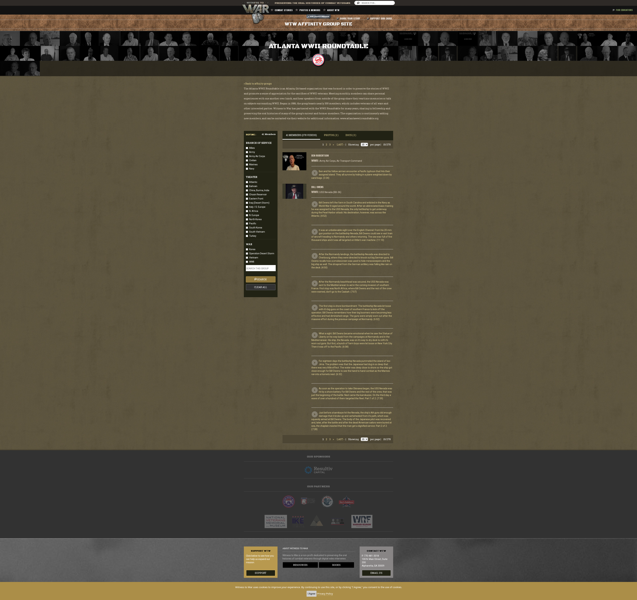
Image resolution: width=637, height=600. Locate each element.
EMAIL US (376, 572)
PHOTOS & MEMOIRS (309, 10)
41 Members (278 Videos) (301, 135)
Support (260, 572)
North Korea (255, 219)
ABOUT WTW (333, 10)
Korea (252, 249)
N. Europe (254, 215)
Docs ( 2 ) (351, 135)
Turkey (252, 236)
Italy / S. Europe (257, 207)
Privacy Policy (325, 593)
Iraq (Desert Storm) (259, 202)
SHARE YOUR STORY (350, 18)
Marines (253, 164)
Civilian (252, 160)
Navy (251, 168)
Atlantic (253, 182)
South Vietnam (257, 231)
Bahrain (253, 186)
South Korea (255, 227)
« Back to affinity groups (258, 83)
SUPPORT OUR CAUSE (381, 18)
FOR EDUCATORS (624, 10)
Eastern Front (256, 198)
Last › (340, 144)
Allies (252, 148)
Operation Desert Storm (261, 253)
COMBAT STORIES (284, 10)
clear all (260, 287)
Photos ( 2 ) (331, 135)
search (262, 279)
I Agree (311, 593)
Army (252, 152)
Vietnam (253, 257)
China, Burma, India (259, 190)
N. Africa (253, 211)
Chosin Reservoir (258, 194)
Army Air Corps (257, 156)
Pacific (252, 223)
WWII (251, 261)
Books (336, 565)
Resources (300, 565)
